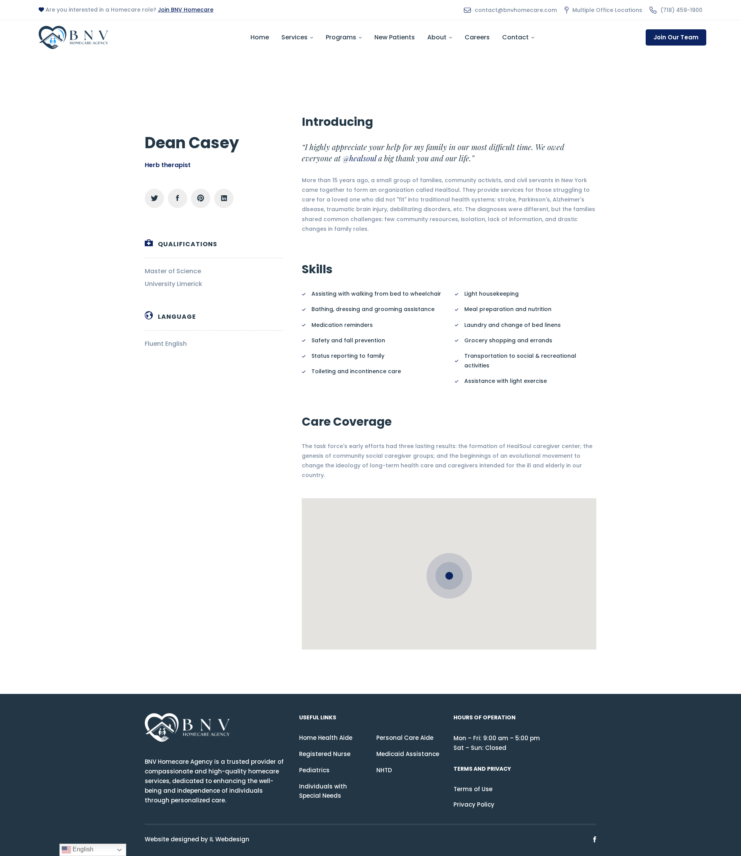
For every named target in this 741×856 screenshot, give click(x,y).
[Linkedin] (223, 198)
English (82, 849)
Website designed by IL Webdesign (197, 839)
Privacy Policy (473, 804)
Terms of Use (472, 789)
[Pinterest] (200, 198)
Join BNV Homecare (185, 10)
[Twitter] (154, 198)
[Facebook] (177, 198)
